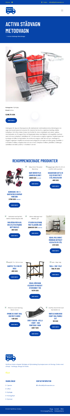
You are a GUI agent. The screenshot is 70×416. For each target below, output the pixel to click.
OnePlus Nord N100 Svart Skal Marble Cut (55, 316)
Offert (9, 389)
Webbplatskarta (59, 411)
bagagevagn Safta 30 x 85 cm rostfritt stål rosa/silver (55, 175)
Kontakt (56, 409)
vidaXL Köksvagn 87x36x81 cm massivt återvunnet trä (35, 285)
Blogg (51, 409)
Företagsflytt (11, 396)
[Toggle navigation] (62, 10)
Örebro (45, 2)
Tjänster (9, 385)
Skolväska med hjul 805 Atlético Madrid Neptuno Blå (14, 224)
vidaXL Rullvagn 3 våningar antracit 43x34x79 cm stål (55, 239)
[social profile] (12, 2)
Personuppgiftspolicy (47, 411)
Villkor (62, 409)
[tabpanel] (35, 74)
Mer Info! (11, 120)
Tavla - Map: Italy (55, 266)
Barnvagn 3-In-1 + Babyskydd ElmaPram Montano (14, 194)
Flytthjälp (16, 107)
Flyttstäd (9, 399)
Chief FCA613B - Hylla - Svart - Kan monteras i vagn (35, 322)
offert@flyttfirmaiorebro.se (56, 2)
